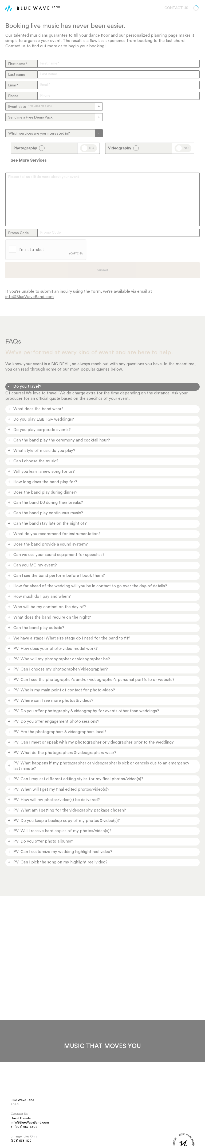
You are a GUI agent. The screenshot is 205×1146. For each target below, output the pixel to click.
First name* (17, 64)
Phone (13, 96)
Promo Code (18, 233)
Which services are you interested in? (39, 133)
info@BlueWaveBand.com (29, 297)
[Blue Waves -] (8, 8)
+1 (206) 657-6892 (24, 1126)
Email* (13, 85)
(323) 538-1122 (21, 1140)
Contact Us (176, 8)
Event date (30, 107)
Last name (16, 75)
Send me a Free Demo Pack (30, 117)
